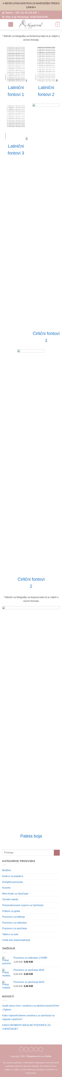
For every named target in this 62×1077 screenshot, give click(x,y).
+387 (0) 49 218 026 (25, 12)
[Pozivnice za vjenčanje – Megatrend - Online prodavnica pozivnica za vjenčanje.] (31, 24)
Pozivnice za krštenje (13, 917)
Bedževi (6, 870)
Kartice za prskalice (12, 876)
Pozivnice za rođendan (14, 922)
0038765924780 (39, 16)
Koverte (6, 887)
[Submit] (57, 853)
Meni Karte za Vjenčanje (15, 893)
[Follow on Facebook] (21, 1049)
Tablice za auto (10, 934)
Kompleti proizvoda (12, 882)
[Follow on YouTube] (41, 1049)
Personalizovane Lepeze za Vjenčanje (22, 905)
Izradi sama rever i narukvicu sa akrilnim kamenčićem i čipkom (30, 1007)
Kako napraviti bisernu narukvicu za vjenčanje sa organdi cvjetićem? (28, 1017)
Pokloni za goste (11, 911)
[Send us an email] (31, 1049)
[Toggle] (58, 882)
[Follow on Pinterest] (36, 1049)
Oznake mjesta (10, 899)
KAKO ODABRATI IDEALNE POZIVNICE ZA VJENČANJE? (26, 1027)
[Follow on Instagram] (26, 1049)
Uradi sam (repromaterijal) (16, 940)
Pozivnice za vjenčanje (14, 928)
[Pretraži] (10, 24)
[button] (4, 24)
